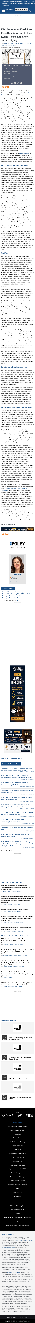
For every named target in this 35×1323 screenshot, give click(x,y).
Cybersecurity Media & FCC (17, 1169)
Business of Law (17, 1161)
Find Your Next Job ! (8, 588)
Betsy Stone (6, 922)
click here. (27, 1311)
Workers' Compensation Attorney (12, 592)
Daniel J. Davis (7, 911)
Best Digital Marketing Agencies (17, 1126)
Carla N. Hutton (17, 904)
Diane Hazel (8, 43)
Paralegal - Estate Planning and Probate (15, 598)
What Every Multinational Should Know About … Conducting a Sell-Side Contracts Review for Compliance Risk (17, 963)
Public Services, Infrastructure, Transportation (17, 1217)
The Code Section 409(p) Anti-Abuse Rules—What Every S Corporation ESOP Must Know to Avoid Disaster (17, 952)
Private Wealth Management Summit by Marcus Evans (20, 1038)
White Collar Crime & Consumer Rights (17, 1225)
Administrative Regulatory (10, 76)
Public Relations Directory (17, 1142)
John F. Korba (18, 986)
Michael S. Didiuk (16, 911)
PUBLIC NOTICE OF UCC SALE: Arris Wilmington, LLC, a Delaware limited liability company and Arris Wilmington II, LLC (17, 844)
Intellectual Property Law (17, 1206)
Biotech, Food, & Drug (17, 1157)
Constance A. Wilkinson (17, 931)
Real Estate (7, 73)
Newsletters (17, 1134)
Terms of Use (19, 1240)
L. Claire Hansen (16, 891)
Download (18, 83)
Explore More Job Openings (8, 600)
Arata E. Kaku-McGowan (16, 922)
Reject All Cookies (21, 9)
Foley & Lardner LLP (18, 43)
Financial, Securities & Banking (17, 1184)
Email (13, 577)
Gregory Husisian (7, 966)
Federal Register (24, 153)
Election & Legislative (17, 1173)
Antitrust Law (17, 1149)
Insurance (17, 1202)
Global (17, 1188)
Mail (15, 83)
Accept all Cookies (8, 9)
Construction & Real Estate (17, 1165)
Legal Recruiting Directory (17, 1130)
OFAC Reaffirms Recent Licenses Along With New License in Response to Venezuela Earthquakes (17, 984)
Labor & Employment (17, 1209)
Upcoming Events (8, 1020)
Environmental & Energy (17, 1176)
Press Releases (17, 1138)
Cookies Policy (6, 5)
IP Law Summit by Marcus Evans (19, 1079)
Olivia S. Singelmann (8, 986)
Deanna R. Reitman (8, 977)
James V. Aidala (7, 891)
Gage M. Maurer (22, 955)
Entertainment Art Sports (10, 71)
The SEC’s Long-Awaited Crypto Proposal (14, 909)
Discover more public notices (9, 851)
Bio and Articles (14, 582)
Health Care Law (17, 1192)
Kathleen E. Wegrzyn (18, 966)
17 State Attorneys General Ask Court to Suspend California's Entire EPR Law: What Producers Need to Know (17, 918)
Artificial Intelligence (17, 1145)
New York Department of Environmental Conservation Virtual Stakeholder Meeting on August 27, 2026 (15, 887)
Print (12, 83)
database (28, 1244)
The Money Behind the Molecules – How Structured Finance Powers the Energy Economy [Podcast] (17, 974)
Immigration (17, 1196)
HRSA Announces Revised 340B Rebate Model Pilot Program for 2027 (16, 928)
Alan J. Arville (6, 931)
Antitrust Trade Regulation (11, 69)
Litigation (17, 1213)
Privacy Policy (28, 1240)
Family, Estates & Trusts (17, 1180)
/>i (21, 83)
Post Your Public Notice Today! (11, 764)
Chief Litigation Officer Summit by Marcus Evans (20, 1058)
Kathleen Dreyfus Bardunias (10, 955)
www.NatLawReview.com (8, 1247)
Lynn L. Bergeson (7, 904)
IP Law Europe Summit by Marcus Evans (20, 1097)
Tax (18, 1221)
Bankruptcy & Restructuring (17, 1153)
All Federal (7, 78)
